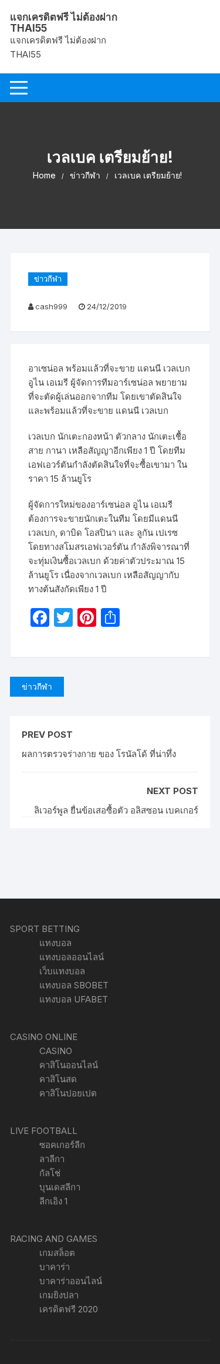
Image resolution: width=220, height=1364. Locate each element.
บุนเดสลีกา (59, 1187)
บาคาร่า (54, 1266)
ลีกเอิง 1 (53, 1201)
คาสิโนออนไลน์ (68, 1065)
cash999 (51, 306)
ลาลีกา (52, 1158)
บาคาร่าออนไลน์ (70, 1281)
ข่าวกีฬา (48, 278)
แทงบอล (55, 942)
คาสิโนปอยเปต (68, 1093)
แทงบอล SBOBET (74, 985)
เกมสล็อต (57, 1252)
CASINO (55, 1050)
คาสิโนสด (58, 1079)
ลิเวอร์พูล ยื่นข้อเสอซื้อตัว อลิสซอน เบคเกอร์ (116, 810)
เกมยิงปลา (59, 1295)
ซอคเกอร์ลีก (62, 1144)
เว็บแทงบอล (62, 971)
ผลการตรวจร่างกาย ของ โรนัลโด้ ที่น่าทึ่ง (99, 753)
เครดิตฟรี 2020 (68, 1309)
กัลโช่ (49, 1173)
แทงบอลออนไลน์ (71, 957)
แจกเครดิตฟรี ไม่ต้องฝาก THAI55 (63, 22)
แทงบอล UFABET (73, 999)
